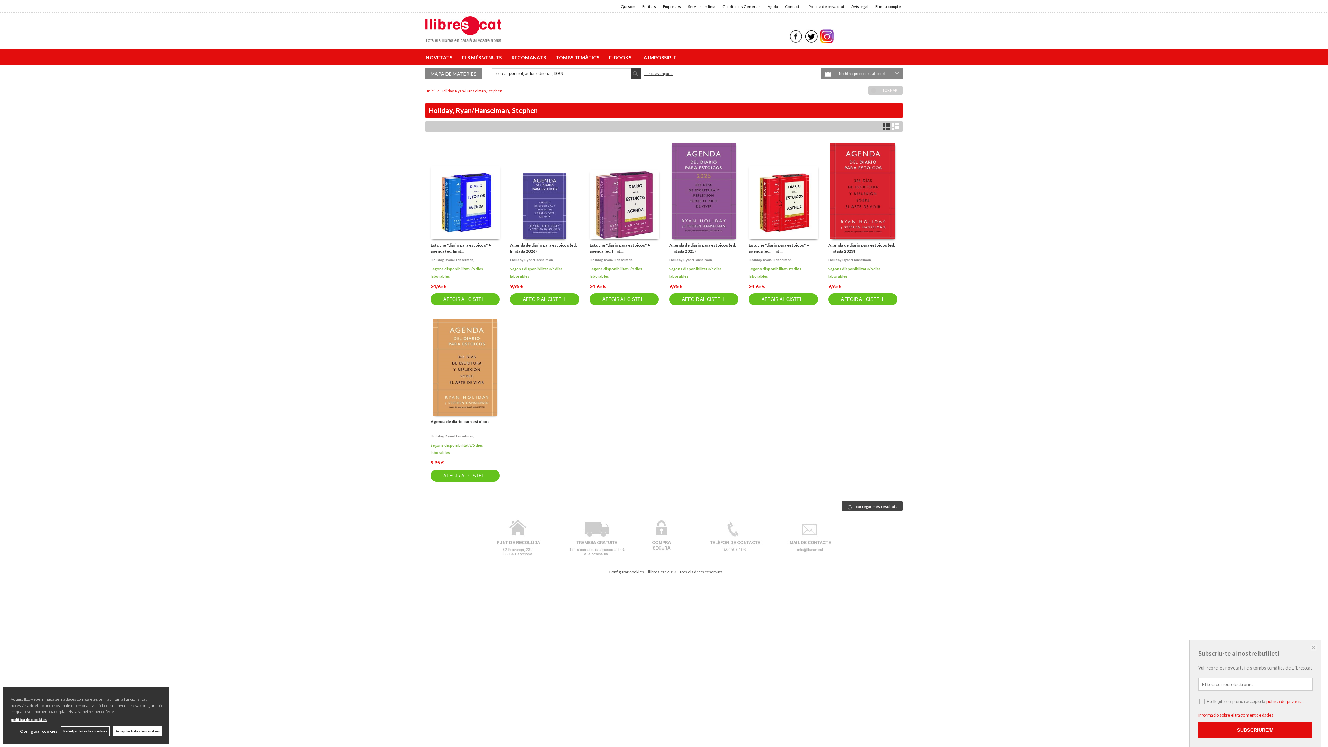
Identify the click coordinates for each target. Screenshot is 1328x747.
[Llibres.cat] (463, 37)
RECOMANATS (529, 58)
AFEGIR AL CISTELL (465, 299)
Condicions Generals (741, 6)
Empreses (672, 6)
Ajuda (773, 6)
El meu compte (888, 6)
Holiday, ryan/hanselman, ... (454, 260)
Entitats (649, 6)
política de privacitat (1285, 701)
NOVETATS (440, 58)
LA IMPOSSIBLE (658, 58)
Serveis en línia (702, 6)
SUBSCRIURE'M (1255, 730)
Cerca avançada (658, 73)
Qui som (628, 6)
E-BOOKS (621, 58)
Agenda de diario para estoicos (460, 421)
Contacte (793, 6)
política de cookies (29, 719)
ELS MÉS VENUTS (483, 58)
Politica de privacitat (827, 6)
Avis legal (859, 6)
